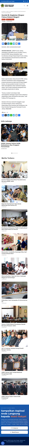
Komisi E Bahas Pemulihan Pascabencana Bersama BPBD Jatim (14, 180)
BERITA (3, 19)
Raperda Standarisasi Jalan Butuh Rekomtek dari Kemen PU (11, 204)
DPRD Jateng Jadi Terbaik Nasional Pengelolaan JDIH (12, 373)
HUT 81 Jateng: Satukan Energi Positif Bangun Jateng (12, 349)
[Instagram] (27, 1)
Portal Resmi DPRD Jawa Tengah (7, 1)
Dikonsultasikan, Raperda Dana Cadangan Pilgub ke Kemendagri (14, 276)
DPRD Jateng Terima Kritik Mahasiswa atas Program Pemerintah (10, 145)
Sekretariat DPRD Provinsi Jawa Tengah (14, 441)
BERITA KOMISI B (10, 19)
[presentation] (14, 133)
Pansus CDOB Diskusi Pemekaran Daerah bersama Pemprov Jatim (13, 325)
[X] (25, 1)
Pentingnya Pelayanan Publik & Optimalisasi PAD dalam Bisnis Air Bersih (14, 228)
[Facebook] (24, 1)
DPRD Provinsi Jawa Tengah (13, 440)
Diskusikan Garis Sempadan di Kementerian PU (14, 301)
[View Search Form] (24, 6)
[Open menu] (27, 6)
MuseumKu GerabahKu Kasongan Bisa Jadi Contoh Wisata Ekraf (14, 252)
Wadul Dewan (15, 432)
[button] (2, 443)
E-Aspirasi (15, 428)
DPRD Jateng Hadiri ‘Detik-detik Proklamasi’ (11, 397)
